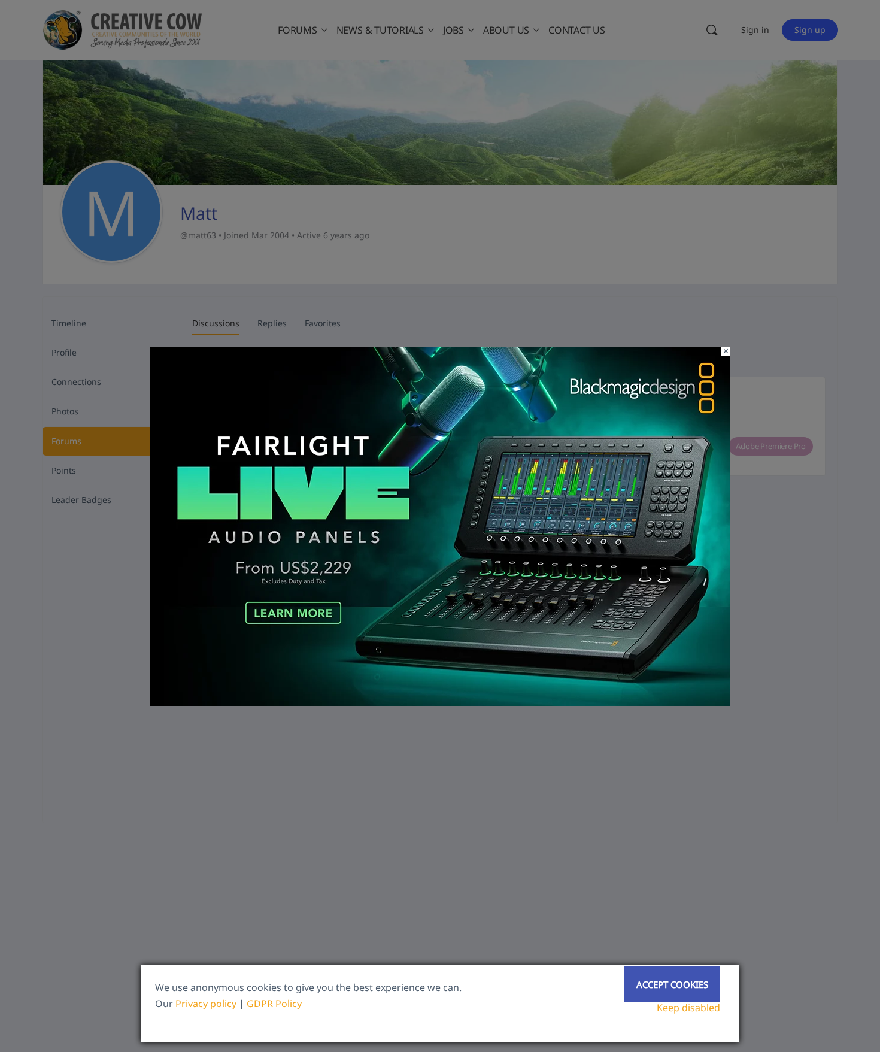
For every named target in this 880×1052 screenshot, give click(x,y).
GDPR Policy (274, 1003)
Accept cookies (672, 984)
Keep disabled (688, 1007)
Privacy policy (205, 1003)
